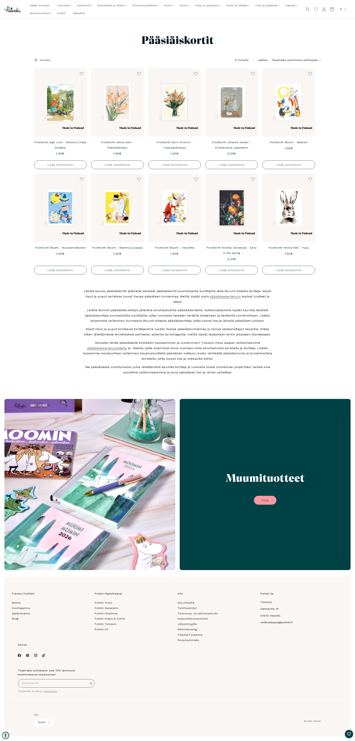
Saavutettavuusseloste (193, 618)
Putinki (317, 721)
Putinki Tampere (105, 623)
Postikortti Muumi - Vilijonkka (174, 247)
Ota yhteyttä (186, 602)
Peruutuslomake (188, 640)
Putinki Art (102, 629)
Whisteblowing (187, 629)
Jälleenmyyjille (187, 623)
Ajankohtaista (21, 613)
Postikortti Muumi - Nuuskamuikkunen (60, 247)
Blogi (15, 618)
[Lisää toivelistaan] (81, 73)
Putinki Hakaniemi (106, 608)
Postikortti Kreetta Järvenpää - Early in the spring (232, 250)
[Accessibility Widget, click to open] (5, 735)
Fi (341, 9)
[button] (63, 5)
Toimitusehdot (187, 608)
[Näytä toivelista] (316, 9)
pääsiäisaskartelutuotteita (107, 348)
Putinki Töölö (103, 602)
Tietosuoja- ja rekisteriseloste (198, 613)
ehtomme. (51, 691)
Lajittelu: (263, 60)
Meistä (16, 602)
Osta (265, 500)
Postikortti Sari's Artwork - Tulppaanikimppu (175, 145)
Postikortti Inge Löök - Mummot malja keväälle (60, 145)
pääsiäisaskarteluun (225, 296)
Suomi (41, 722)
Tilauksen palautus (190, 634)
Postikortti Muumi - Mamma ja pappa (117, 247)
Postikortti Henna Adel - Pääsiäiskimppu (117, 145)
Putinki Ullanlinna (106, 613)
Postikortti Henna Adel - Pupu (288, 247)
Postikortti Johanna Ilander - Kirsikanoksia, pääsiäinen (231, 145)
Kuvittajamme (21, 608)
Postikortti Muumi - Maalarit (289, 142)
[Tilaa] (90, 683)
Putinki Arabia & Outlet (110, 618)
